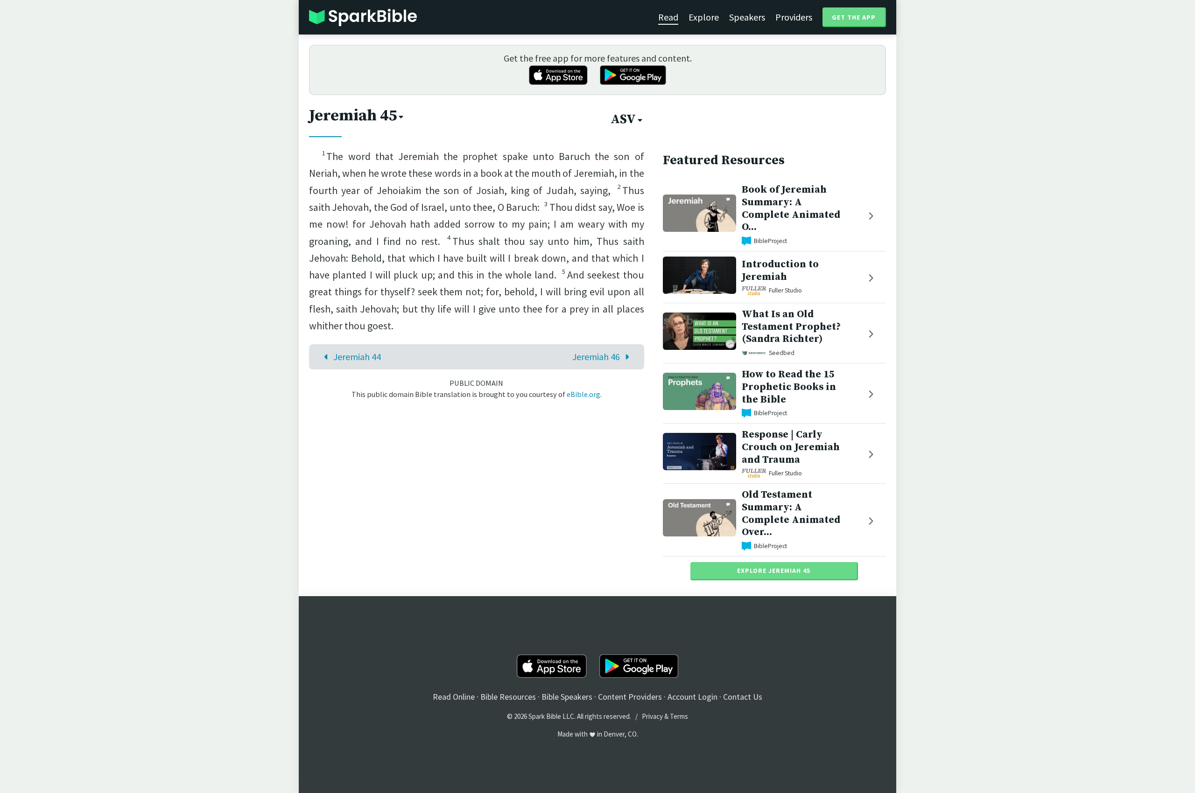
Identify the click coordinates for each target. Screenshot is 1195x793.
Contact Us (742, 696)
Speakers (747, 17)
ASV (623, 119)
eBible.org (583, 394)
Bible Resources (508, 696)
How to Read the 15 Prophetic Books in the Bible (789, 387)
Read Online (454, 696)
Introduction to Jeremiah (780, 270)
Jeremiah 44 (357, 356)
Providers (793, 17)
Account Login (692, 696)
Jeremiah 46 (596, 356)
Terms (679, 716)
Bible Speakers (566, 696)
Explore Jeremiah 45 (773, 570)
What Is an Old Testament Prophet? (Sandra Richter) (791, 327)
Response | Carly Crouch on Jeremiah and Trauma (791, 447)
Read (668, 17)
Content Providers (630, 696)
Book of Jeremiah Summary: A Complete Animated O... (791, 208)
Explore (704, 17)
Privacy (652, 716)
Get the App (854, 17)
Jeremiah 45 (353, 115)
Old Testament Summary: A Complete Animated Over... (791, 513)
